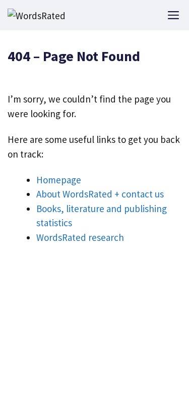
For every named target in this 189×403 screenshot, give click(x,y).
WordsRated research (80, 237)
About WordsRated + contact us (100, 194)
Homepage (58, 180)
